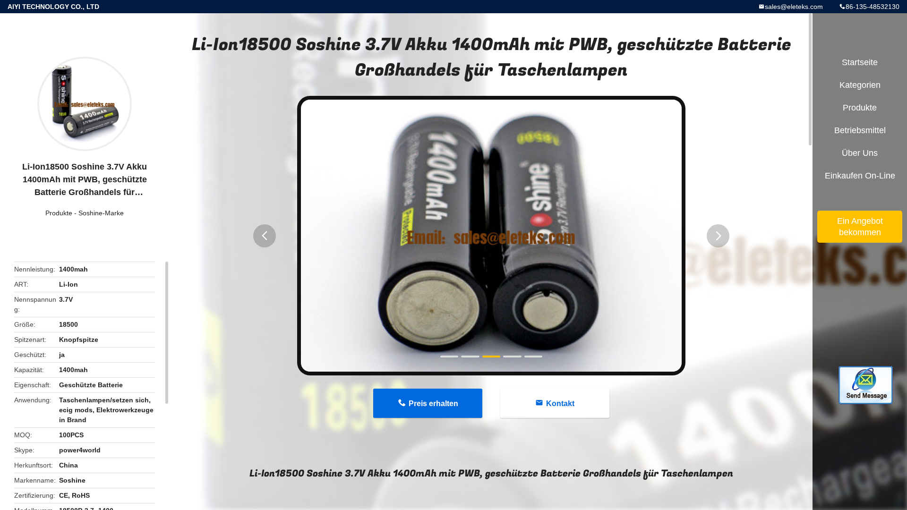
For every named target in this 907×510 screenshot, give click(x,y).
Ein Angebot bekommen (860, 226)
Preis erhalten (433, 404)
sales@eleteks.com (794, 6)
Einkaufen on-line (860, 175)
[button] (264, 235)
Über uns (860, 153)
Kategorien (860, 85)
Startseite (860, 62)
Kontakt (560, 404)
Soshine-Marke (101, 213)
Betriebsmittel (860, 130)
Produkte (58, 213)
